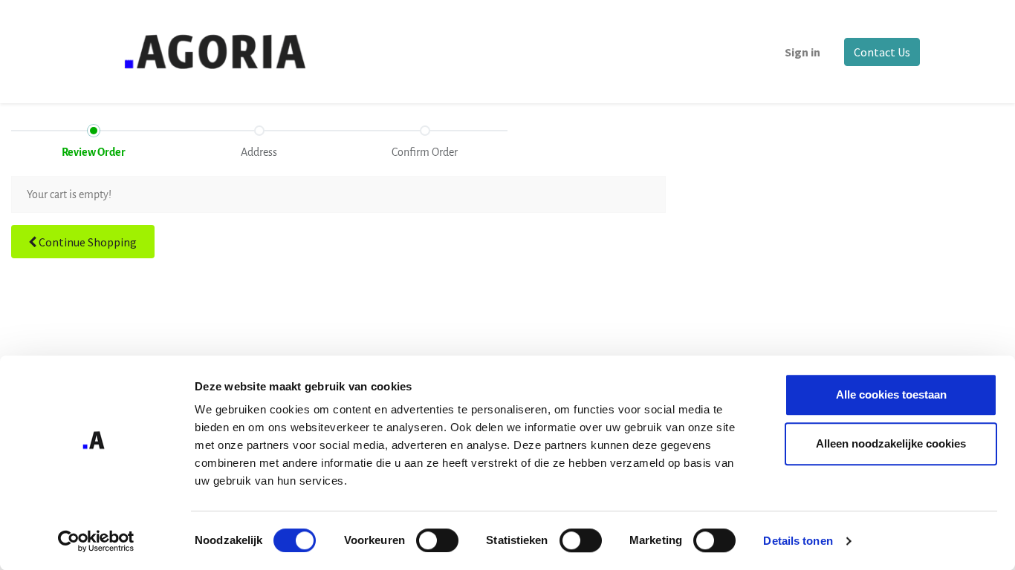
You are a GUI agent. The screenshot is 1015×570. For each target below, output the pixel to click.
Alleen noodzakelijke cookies (891, 443)
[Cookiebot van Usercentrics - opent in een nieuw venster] (96, 541)
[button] (83, 241)
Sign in (802, 52)
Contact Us (882, 52)
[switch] (437, 540)
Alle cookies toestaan (891, 394)
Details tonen (797, 540)
